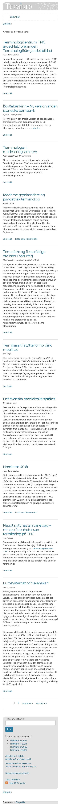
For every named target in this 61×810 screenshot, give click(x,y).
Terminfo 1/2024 (18, 744)
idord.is (36, 128)
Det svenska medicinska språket (29, 399)
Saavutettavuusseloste (17, 773)
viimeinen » (41, 703)
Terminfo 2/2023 (18, 747)
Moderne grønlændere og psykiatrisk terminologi (24, 197)
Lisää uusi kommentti (26, 239)
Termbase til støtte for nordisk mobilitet (27, 347)
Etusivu (7, 24)
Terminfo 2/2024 (18, 740)
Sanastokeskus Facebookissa (20, 766)
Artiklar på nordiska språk (18, 759)
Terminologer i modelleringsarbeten (20, 149)
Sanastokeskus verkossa (18, 763)
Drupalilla (20, 802)
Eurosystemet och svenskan (26, 583)
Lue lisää (7, 93)
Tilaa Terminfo (12, 779)
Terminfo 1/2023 (18, 750)
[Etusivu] (30, 8)
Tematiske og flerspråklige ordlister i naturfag (24, 254)
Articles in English (14, 756)
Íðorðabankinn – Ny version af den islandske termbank (30, 108)
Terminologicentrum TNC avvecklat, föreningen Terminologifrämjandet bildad (27, 46)
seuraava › (27, 703)
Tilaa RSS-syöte (16, 783)
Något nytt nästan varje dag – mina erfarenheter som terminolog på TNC (27, 529)
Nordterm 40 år (15, 467)
